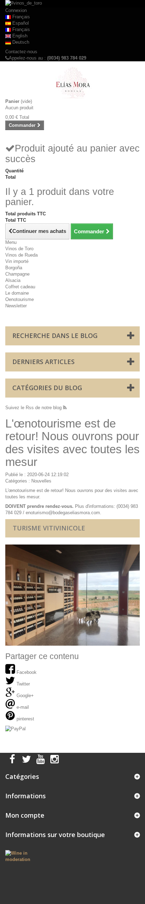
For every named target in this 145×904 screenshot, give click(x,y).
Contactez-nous (21, 51)
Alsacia (12, 280)
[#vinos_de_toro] (72, 3)
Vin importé (17, 261)
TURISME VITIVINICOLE (49, 528)
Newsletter (16, 305)
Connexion (16, 10)
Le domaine (17, 293)
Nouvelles (41, 481)
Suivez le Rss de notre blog (34, 407)
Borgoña (13, 267)
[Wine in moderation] (24, 856)
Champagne (17, 274)
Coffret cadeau (20, 286)
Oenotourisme (19, 299)
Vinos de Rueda (21, 255)
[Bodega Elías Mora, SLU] (72, 82)
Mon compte (24, 815)
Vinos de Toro (19, 248)
